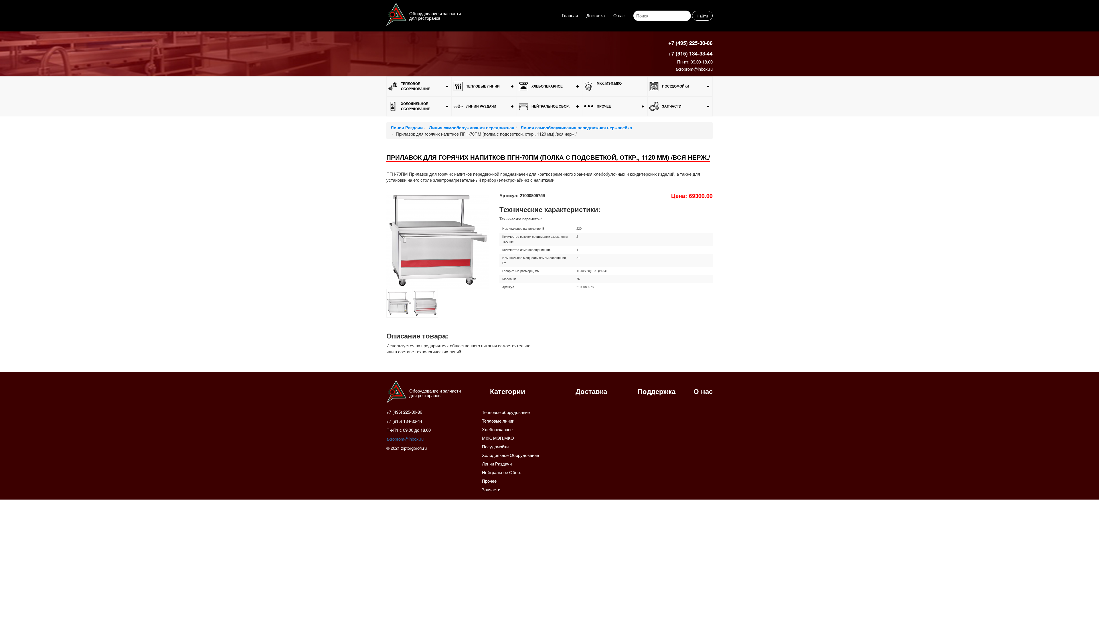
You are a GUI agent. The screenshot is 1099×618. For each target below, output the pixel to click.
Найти (702, 16)
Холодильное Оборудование (415, 106)
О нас (619, 15)
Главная (570, 15)
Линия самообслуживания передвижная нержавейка (575, 127)
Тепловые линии (483, 86)
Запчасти (671, 106)
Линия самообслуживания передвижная (471, 127)
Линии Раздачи (481, 106)
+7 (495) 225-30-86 (690, 43)
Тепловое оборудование (415, 86)
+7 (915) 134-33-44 (690, 53)
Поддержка (656, 391)
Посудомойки (675, 86)
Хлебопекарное (547, 86)
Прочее (604, 106)
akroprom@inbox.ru (694, 69)
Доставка (595, 15)
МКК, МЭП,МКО (609, 83)
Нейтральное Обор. (550, 106)
